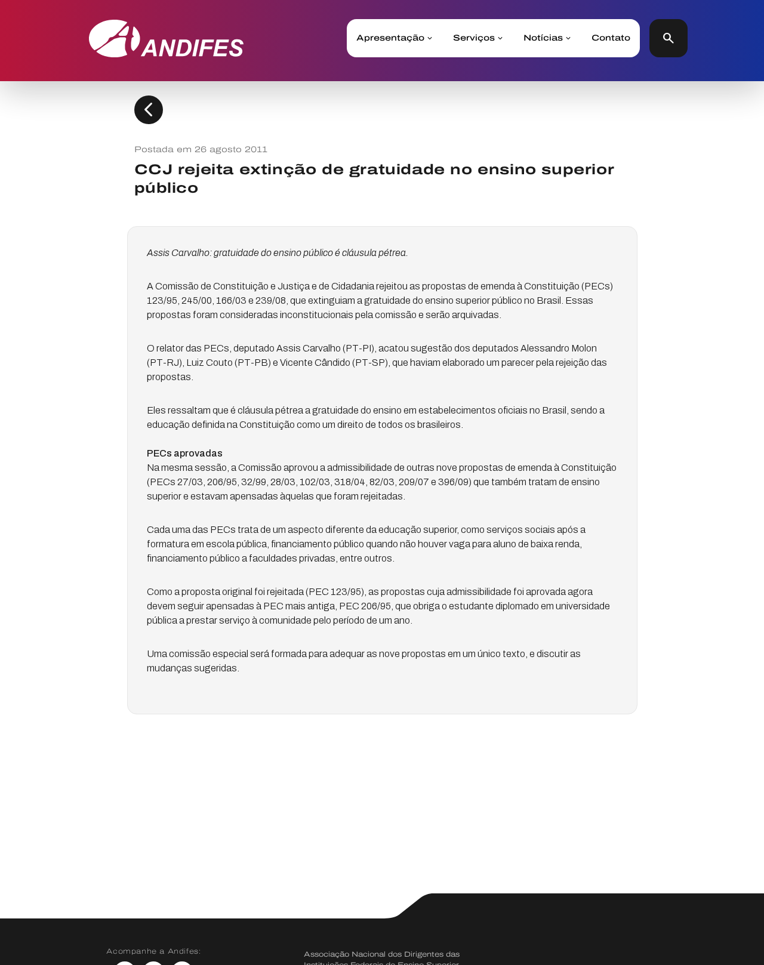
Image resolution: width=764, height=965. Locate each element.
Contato (611, 38)
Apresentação (390, 38)
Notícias (543, 38)
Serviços (474, 38)
